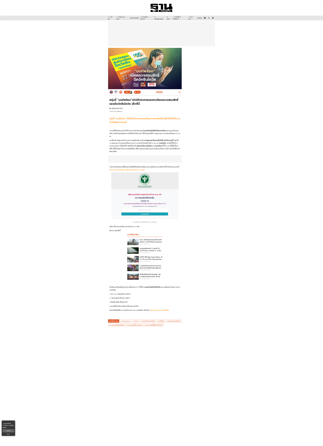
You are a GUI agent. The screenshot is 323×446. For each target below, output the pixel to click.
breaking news (125, 321)
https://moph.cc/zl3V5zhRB (159, 310)
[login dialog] (213, 18)
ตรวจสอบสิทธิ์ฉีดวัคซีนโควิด (154, 325)
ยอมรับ (8, 430)
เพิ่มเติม (4, 427)
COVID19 (136, 321)
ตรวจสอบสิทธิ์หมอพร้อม (134, 325)
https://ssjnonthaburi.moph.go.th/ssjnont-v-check (127, 170)
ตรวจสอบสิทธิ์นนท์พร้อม (116, 325)
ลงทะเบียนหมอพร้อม (148, 321)
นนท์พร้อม (161, 321)
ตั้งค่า (8, 434)
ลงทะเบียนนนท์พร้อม (174, 321)
